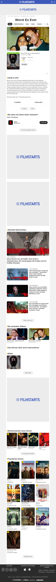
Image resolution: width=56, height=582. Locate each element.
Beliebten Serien (17, 16)
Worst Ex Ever (26, 20)
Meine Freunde (30, 57)
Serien (12, 16)
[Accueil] (26, 2)
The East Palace (25, 503)
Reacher (8, 479)
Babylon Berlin (31, 447)
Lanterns (9, 526)
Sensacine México (50, 572)
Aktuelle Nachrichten (17, 230)
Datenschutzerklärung (36, 576)
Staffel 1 (32, 108)
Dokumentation (36, 53)
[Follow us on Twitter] (7, 569)
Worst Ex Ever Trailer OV (35, 340)
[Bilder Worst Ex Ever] (13, 362)
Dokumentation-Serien (25, 16)
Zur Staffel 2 (24, 108)
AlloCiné (40, 570)
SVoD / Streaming (12, 117)
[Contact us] (15, 569)
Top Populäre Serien (28, 556)
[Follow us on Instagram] (11, 569)
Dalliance (38, 503)
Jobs (14, 576)
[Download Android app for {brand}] (30, 569)
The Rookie (38, 526)
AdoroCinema (42, 572)
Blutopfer (23, 479)
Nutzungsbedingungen (26, 576)
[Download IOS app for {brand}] (26, 569)
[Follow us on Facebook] (3, 569)
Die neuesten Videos (17, 326)
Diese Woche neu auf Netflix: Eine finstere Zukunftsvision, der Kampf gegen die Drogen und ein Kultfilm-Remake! (26, 261)
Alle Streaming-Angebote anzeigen (28, 130)
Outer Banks (9, 503)
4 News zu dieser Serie (28, 320)
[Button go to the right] (47, 24)
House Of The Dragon (12, 447)
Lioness (23, 526)
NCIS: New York (39, 479)
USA (29, 54)
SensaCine (45, 570)
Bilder (10, 353)
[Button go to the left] (45, 24)
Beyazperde (52, 570)
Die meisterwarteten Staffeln (28, 453)
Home (9, 16)
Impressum (18, 576)
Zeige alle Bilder (28, 372)
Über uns (10, 576)
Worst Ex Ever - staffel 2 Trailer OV (15, 340)
